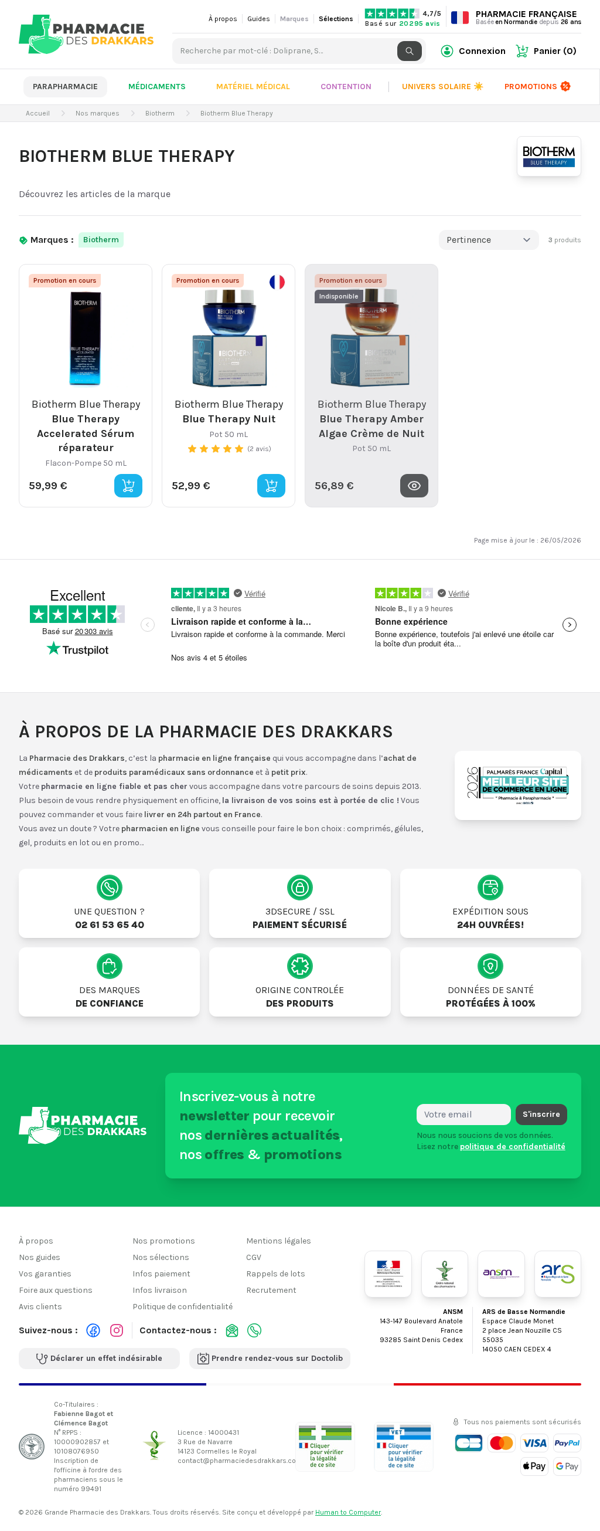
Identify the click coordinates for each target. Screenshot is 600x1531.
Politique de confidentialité (182, 1307)
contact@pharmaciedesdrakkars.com (240, 1461)
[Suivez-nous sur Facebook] (93, 1330)
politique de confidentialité (512, 1146)
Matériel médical (253, 87)
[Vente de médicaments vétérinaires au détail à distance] (404, 1447)
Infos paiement (161, 1274)
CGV (253, 1257)
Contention (346, 87)
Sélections (336, 19)
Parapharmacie (65, 87)
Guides (258, 19)
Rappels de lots (275, 1274)
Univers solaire (442, 87)
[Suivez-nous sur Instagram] (116, 1330)
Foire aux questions (56, 1290)
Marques (294, 19)
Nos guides (39, 1257)
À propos (223, 19)
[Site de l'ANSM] (501, 1274)
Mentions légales (278, 1241)
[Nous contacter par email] (232, 1330)
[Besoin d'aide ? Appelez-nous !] (254, 1330)
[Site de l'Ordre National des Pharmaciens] (444, 1274)
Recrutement (271, 1290)
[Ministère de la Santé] (387, 1274)
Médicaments (157, 87)
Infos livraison (159, 1290)
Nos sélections (160, 1257)
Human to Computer (348, 1512)
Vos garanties (45, 1274)
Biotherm (101, 240)
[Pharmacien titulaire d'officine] (325, 1447)
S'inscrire (541, 1114)
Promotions (530, 87)
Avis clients (40, 1307)
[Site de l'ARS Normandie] (557, 1274)
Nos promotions (163, 1241)
